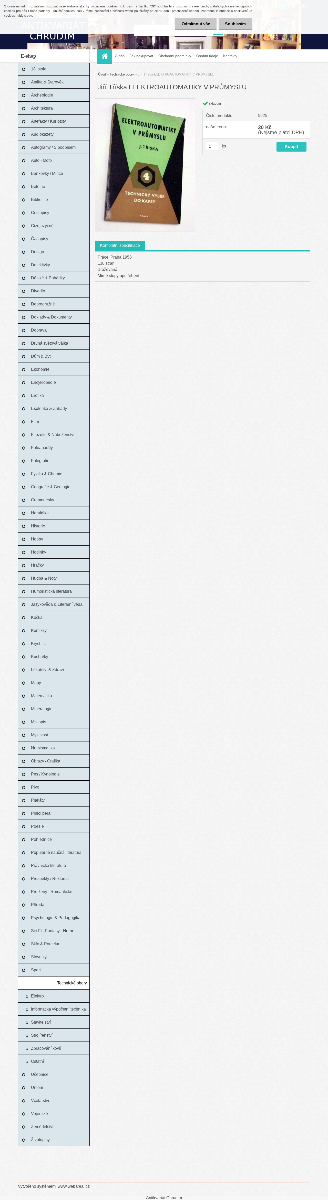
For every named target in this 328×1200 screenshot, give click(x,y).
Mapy (36, 683)
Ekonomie (40, 369)
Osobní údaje (207, 56)
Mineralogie (42, 709)
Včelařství (40, 1100)
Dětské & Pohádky (48, 278)
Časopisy (39, 239)
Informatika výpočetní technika (58, 1009)
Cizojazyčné (42, 226)
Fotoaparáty (42, 447)
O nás (120, 56)
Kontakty (230, 56)
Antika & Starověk (47, 82)
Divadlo (38, 291)
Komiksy (39, 630)
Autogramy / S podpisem (53, 147)
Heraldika (40, 513)
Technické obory (72, 983)
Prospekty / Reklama (50, 878)
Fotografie (40, 461)
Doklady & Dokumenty (51, 317)
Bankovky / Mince (47, 173)
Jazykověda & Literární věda (57, 604)
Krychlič (38, 643)
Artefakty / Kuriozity (48, 121)
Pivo (35, 787)
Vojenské (39, 1113)
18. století (39, 69)
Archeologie (42, 95)
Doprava (39, 330)
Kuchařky (39, 656)
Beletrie (38, 186)
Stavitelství (41, 1022)
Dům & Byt (40, 356)
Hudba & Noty (44, 578)
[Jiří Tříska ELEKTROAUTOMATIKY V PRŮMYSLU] (145, 100)
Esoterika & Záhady (49, 408)
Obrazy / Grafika (45, 761)
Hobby (37, 539)
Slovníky (39, 957)
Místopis (38, 722)
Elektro (37, 996)
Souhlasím (235, 24)
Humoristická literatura (51, 591)
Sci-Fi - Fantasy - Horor (52, 931)
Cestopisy (40, 212)
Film (35, 421)
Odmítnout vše (196, 24)
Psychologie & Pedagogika (55, 918)
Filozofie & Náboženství (52, 434)
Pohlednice (41, 839)
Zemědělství (42, 1126)
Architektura (42, 108)
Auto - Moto (41, 160)
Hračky (37, 565)
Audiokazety (42, 134)
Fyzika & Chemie (46, 474)
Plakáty (38, 800)
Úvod (102, 74)
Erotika (37, 395)
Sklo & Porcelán (45, 944)
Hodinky (38, 552)
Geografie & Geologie (50, 487)
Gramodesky (42, 500)
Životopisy (40, 1140)
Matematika (41, 696)
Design (37, 252)
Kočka (37, 617)
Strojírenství (42, 1035)
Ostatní (37, 1061)
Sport (36, 970)
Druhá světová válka (49, 343)
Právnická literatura (48, 865)
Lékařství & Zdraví (47, 669)
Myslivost (39, 735)
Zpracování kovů (46, 1048)
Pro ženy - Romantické (51, 891)
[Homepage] (106, 55)
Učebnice (39, 1074)
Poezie (37, 826)
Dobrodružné (43, 304)
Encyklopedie (43, 382)
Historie (38, 526)
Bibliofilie (39, 199)
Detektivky (40, 265)
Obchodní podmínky (174, 56)
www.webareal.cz (74, 1186)
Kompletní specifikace (120, 245)
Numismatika (43, 748)
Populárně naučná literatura (56, 852)
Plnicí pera (40, 813)
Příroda (37, 904)
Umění (37, 1087)
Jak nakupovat (141, 56)
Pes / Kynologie (45, 774)
